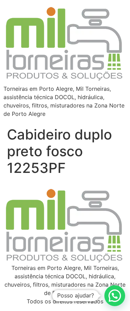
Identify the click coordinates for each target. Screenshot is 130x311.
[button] (114, 295)
